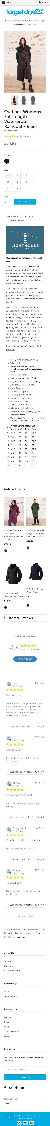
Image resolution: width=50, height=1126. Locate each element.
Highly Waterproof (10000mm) (24, 360)
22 (35, 182)
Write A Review (25, 659)
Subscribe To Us (11, 996)
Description (12, 216)
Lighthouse (10, 130)
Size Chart (28, 216)
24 (17, 189)
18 (17, 182)
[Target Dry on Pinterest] (16, 1087)
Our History (9, 961)
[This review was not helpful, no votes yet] (41, 726)
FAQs (6, 1027)
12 (26, 175)
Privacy (7, 1036)
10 (17, 175)
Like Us (7, 992)
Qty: (6, 197)
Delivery (7, 1017)
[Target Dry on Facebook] (5, 1087)
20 (26, 182)
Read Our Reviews (12, 971)
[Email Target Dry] (22, 1087)
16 (8, 182)
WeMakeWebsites (25, 1118)
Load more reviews (25, 916)
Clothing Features (12, 1031)
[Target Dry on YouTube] (10, 1087)
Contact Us (9, 966)
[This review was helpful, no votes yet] (36, 726)
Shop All (16, 21)
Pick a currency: (11, 1099)
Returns (7, 1022)
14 (35, 175)
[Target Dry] (25, 12)
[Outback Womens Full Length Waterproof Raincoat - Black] (25, 62)
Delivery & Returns (15, 220)
